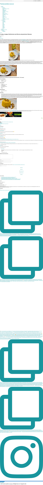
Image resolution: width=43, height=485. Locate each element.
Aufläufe (4, 7)
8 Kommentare (1, 38)
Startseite (2, 6)
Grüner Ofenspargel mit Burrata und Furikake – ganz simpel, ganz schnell (9, 178)
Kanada (3, 24)
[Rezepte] (21, 169)
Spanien (3, 27)
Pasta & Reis (4, 14)
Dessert (3, 9)
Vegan (3, 17)
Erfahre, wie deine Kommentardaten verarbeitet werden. (19, 164)
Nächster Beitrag (6, 123)
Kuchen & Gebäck (5, 13)
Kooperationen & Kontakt (4, 29)
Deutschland (4, 20)
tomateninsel (2, 130)
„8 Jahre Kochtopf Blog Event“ (14, 110)
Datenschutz (4, 31)
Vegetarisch (4, 18)
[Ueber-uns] (21, 167)
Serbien (3, 26)
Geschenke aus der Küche (5, 11)
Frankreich (4, 21)
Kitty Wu (2, 136)
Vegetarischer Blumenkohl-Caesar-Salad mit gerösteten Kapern (8, 177)
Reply (0, 127)
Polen (3, 25)
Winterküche (4, 19)
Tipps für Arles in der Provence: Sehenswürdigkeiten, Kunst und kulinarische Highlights (10, 179)
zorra (1, 133)
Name (0, 159)
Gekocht (1, 32)
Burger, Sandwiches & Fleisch (6, 8)
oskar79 (2, 127)
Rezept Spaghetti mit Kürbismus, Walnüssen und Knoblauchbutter (8, 142)
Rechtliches (2, 30)
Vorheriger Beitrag (2, 123)
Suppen (3, 16)
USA (3, 28)
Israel (3, 22)
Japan (3, 23)
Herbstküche (4, 12)
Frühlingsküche (4, 10)
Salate (3, 15)
